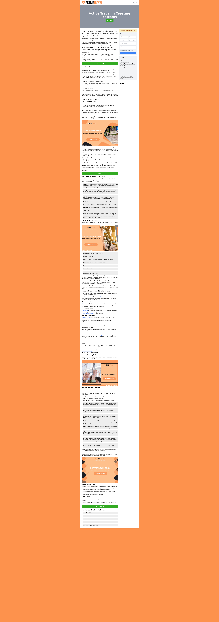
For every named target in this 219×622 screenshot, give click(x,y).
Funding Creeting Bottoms (125, 71)
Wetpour (83, 303)
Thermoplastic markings (87, 351)
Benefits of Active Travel (125, 65)
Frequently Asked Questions (126, 73)
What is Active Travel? (124, 62)
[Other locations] (133, 2)
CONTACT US (100, 173)
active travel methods (103, 296)
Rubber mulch (85, 310)
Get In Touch (122, 75)
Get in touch (109, 20)
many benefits (85, 224)
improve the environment (87, 313)
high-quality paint (89, 342)
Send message (128, 52)
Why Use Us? (123, 60)
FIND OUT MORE (100, 506)
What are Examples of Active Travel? (127, 63)
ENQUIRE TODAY (100, 63)
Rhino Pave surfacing (86, 317)
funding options (88, 357)
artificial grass (100, 335)
